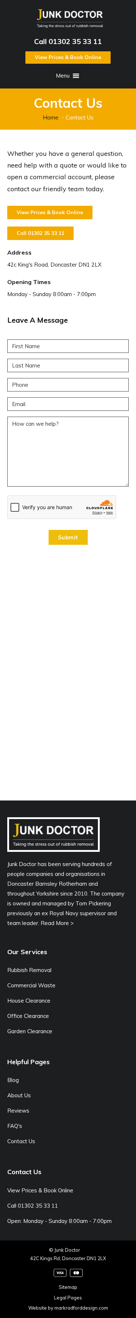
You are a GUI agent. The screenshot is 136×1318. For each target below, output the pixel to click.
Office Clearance (28, 1015)
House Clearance (28, 1000)
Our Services (27, 952)
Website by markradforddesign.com (68, 1308)
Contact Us (21, 1141)
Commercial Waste (31, 985)
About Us (19, 1095)
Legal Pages (68, 1298)
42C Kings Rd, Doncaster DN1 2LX (68, 1258)
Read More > (57, 923)
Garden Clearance (29, 1031)
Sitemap (68, 1287)
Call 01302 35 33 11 (68, 41)
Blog (13, 1080)
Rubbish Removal (29, 970)
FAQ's (14, 1125)
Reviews (18, 1110)
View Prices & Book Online (68, 57)
